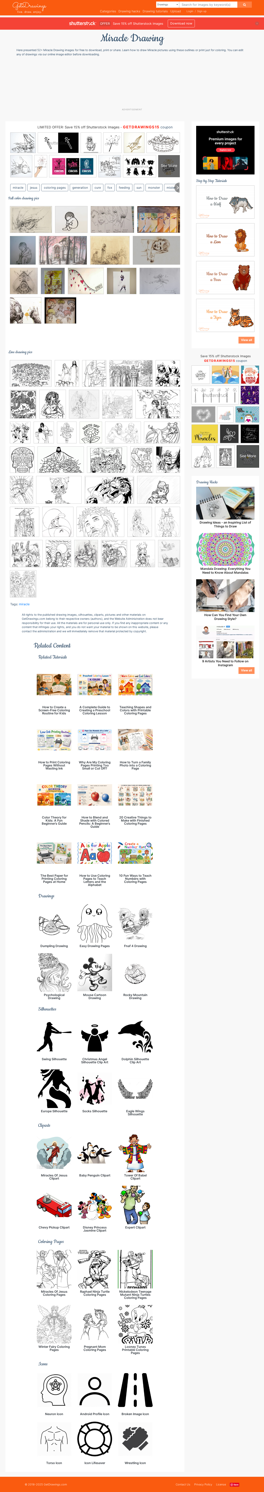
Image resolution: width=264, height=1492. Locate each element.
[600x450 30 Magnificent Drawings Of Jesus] (131, 376)
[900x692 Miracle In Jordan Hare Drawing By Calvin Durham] (123, 435)
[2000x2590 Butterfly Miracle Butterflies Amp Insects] (23, 407)
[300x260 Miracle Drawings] (109, 253)
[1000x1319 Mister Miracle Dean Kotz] (168, 462)
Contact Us (183, 1484)
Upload (175, 11)
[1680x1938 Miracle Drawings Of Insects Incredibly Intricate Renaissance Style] (23, 284)
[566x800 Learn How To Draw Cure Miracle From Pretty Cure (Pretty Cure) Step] (66, 435)
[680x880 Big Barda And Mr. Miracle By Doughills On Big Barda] (168, 376)
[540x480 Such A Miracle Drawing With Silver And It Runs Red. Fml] (86, 284)
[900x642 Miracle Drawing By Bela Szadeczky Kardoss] (63, 253)
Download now (181, 23)
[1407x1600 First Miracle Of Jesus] (117, 407)
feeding (124, 187)
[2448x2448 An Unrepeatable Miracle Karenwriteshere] (71, 222)
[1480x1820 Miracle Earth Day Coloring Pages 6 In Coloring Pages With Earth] (91, 435)
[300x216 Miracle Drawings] (156, 253)
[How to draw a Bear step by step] (225, 277)
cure (98, 187)
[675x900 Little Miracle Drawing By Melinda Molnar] (23, 253)
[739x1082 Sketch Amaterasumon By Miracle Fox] (140, 524)
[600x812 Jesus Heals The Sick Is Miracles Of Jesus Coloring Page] (44, 435)
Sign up (201, 11)
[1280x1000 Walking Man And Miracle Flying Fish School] (160, 283)
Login (190, 11)
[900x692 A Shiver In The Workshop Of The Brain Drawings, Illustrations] (31, 222)
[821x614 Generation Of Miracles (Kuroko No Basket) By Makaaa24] (112, 222)
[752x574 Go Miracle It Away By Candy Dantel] (158, 407)
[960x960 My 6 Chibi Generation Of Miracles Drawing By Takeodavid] (60, 313)
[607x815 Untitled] (94, 376)
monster (154, 187)
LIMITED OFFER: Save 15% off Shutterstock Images (78, 127)
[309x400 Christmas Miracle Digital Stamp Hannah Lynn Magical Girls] (53, 407)
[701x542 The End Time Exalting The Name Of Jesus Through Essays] (30, 376)
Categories (108, 11)
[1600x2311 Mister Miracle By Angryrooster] (21, 492)
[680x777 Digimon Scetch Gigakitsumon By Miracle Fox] (84, 407)
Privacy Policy (203, 1484)
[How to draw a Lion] (225, 239)
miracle (18, 187)
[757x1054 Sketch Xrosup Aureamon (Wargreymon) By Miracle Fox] (167, 524)
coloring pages (55, 187)
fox (109, 187)
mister (171, 187)
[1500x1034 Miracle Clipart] (61, 462)
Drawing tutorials (155, 11)
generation (80, 187)
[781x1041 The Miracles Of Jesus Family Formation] (67, 376)
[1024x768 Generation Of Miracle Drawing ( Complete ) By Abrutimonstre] (158, 222)
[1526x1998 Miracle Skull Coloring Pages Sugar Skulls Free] (22, 462)
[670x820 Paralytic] (24, 524)
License (221, 1484)
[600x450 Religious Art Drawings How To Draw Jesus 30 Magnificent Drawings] (100, 524)
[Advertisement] (132, 82)
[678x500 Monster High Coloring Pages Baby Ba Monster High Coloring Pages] (58, 492)
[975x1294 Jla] (20, 435)
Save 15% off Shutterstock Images (225, 356)
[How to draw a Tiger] (225, 315)
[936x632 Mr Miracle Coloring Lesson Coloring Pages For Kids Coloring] (109, 492)
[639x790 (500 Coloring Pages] (23, 586)
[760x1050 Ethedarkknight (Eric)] (86, 556)
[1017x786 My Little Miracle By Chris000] (158, 492)
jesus (33, 187)
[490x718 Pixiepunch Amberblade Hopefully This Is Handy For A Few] (169, 556)
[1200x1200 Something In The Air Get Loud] (26, 556)
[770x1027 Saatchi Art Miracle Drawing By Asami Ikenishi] (53, 283)
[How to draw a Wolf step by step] (225, 202)
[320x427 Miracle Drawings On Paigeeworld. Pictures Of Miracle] (142, 556)
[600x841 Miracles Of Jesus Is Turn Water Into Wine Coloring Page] (141, 462)
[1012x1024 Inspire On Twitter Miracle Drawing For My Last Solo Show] (25, 313)
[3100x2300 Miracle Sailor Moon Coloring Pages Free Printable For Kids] (162, 435)
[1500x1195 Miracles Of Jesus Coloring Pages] (107, 462)
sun (138, 187)
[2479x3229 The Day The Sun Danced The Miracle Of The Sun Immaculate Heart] (58, 556)
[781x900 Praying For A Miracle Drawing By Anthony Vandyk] (58, 524)
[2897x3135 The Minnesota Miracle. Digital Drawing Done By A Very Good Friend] (121, 283)
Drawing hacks (129, 11)
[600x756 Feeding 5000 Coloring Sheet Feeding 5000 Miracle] (114, 556)
